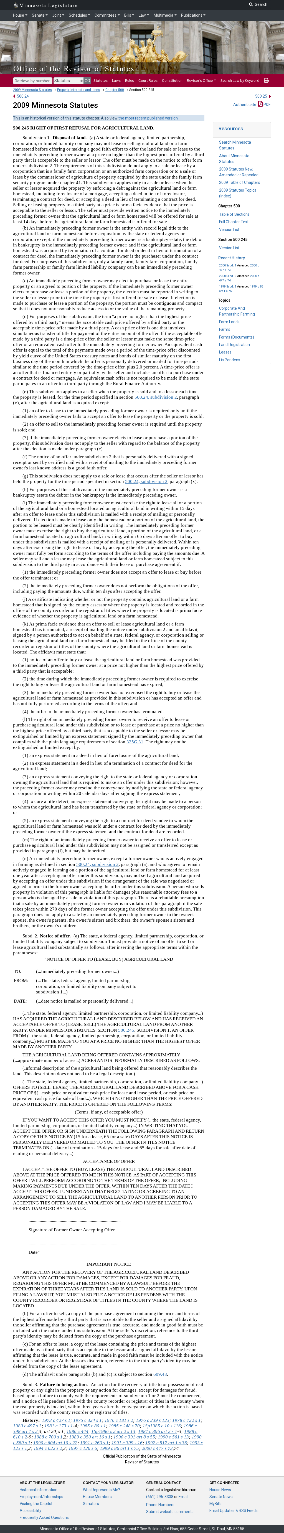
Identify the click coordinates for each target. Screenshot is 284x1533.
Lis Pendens (229, 360)
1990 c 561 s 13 (173, 1437)
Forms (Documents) (236, 337)
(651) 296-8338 (159, 1496)
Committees (105, 15)
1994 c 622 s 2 (48, 1448)
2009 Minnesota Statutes (32, 90)
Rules (129, 80)
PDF (266, 104)
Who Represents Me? (101, 1490)
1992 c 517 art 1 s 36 (166, 1442)
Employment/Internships (41, 1496)
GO (87, 80)
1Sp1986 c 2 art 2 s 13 (113, 1431)
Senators (91, 1503)
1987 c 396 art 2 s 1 (157, 1431)
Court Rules (148, 80)
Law (142, 15)
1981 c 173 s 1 (58, 1425)
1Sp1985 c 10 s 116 (162, 1425)
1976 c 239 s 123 (152, 1420)
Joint (56, 15)
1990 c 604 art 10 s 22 (55, 1442)
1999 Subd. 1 (227, 286)
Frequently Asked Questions (44, 1517)
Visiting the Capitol (36, 1503)
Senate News (221, 1496)
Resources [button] (231, 128)
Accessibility (30, 1510)
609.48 (160, 1374)
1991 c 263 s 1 (94, 1442)
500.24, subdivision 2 (156, 397)
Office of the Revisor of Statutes (74, 68)
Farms (224, 329)
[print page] (266, 80)
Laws (116, 80)
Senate (38, 15)
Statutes (100, 80)
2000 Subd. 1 (227, 265)
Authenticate (244, 104)
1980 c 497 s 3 (27, 1425)
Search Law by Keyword (239, 80)
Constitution (172, 80)
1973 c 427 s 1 (56, 1420)
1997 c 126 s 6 (83, 1448)
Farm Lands (229, 322)
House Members (97, 1496)
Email (183, 1496)
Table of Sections (234, 214)
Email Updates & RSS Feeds (233, 1510)
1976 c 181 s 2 (119, 1420)
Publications (191, 15)
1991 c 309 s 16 (127, 1442)
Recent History (231, 258)
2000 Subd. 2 (227, 276)
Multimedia (163, 15)
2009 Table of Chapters (239, 182)
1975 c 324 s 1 (87, 1420)
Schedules (78, 15)
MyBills (215, 1503)
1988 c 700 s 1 (48, 1437)
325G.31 (134, 741)
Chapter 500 (114, 90)
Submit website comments (170, 1511)
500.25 (261, 96)
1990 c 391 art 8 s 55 (134, 1437)
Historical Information (38, 1490)
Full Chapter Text (233, 222)
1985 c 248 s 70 (124, 1425)
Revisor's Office (200, 80)
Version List (229, 229)
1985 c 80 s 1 (93, 1425)
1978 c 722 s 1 (186, 1420)
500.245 (126, 1030)
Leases (225, 352)
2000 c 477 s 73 (157, 1448)
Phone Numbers (160, 1505)
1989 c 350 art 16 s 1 (90, 1437)
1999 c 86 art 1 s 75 (119, 1448)
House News (220, 1490)
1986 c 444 (77, 1431)
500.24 (23, 96)
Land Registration (234, 344)
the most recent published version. (148, 118)
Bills (127, 15)
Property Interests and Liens (78, 90)
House (18, 15)
